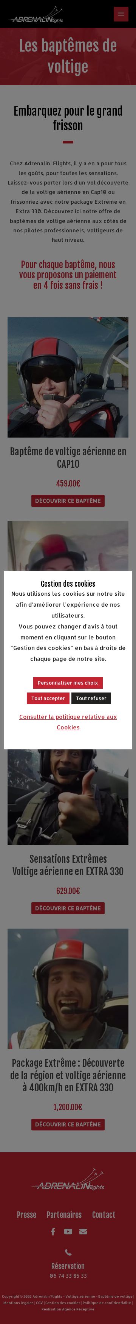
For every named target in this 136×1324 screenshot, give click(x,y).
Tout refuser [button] (91, 698)
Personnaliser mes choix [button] (68, 683)
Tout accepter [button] (48, 698)
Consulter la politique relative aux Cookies (68, 722)
